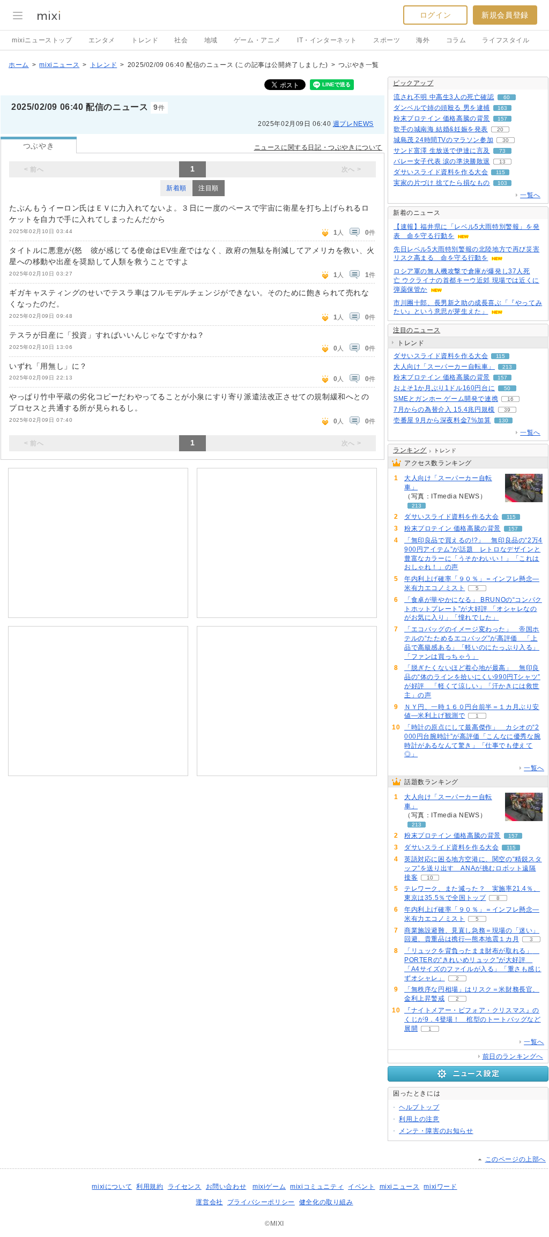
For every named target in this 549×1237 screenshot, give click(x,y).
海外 (422, 40)
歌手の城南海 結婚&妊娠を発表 (441, 129)
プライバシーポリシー (261, 1202)
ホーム (19, 65)
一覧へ (530, 195)
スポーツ (386, 40)
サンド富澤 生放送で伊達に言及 (442, 150)
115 (500, 172)
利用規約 (149, 1186)
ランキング (410, 450)
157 (502, 119)
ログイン (435, 15)
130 (503, 420)
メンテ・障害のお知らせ (436, 1131)
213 (507, 367)
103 (502, 183)
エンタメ (101, 40)
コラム (456, 40)
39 (507, 410)
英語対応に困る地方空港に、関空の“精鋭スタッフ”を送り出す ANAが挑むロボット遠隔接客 (473, 868)
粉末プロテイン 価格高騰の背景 (442, 118)
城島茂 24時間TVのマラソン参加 (443, 140)
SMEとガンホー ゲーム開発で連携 (446, 399)
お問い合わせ (226, 1186)
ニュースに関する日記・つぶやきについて (318, 147)
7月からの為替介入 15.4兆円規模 (444, 409)
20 (500, 129)
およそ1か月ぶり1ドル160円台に (444, 388)
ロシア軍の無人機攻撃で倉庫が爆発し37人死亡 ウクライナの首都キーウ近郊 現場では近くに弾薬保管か (466, 280)
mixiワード (440, 1186)
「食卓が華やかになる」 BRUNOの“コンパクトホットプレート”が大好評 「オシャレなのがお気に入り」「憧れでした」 (473, 609)
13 (502, 162)
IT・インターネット (327, 40)
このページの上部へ (515, 1159)
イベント (361, 1186)
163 (502, 108)
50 (507, 388)
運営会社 (209, 1202)
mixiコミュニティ (317, 1186)
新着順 (176, 188)
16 (510, 399)
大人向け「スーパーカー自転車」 (444, 366)
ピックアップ (413, 83)
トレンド (144, 40)
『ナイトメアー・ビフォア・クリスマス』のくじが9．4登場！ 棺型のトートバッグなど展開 (472, 1019)
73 (502, 151)
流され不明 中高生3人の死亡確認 (444, 97)
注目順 (208, 188)
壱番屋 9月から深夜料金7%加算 (442, 420)
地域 (211, 40)
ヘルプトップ (419, 1107)
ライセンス (185, 1186)
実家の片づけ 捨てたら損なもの (442, 183)
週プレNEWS (353, 124)
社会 (181, 40)
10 (430, 878)
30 (505, 140)
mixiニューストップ (42, 40)
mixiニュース (59, 65)
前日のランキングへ (513, 1056)
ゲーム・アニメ (257, 40)
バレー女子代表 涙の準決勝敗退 (442, 161)
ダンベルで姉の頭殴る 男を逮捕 (442, 107)
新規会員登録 (505, 15)
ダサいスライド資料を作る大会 (441, 172)
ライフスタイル (505, 40)
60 (506, 97)
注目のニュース (416, 330)
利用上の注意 (419, 1119)
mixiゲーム (269, 1186)
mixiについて (112, 1186)
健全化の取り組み (326, 1202)
